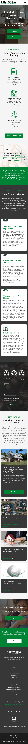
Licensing (14, 738)
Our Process (14, 692)
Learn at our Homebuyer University (10, 525)
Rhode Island (20, 157)
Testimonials (14, 675)
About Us (14, 671)
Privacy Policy (13, 737)
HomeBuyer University (14, 687)
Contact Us (14, 677)
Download (14, 492)
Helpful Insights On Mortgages (14, 689)
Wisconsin (15, 161)
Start (14, 640)
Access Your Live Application (14, 694)
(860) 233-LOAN (14, 704)
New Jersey (7, 159)
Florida (15, 159)
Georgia (21, 159)
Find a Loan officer (14, 673)
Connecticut (19, 155)
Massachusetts (8, 157)
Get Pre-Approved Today (14, 135)
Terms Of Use (13, 735)
